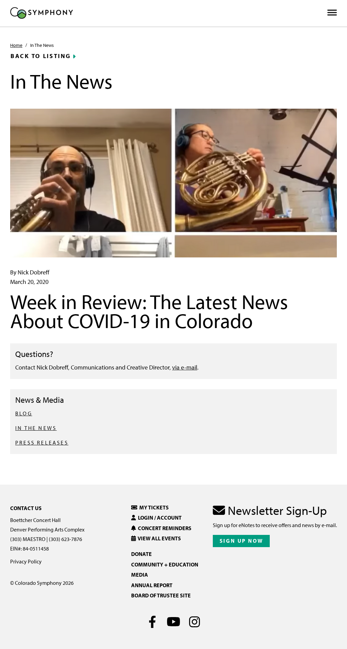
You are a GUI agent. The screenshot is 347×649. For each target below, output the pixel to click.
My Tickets (153, 507)
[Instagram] (194, 622)
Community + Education (164, 564)
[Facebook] (152, 622)
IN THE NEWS (36, 428)
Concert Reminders (163, 528)
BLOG (23, 413)
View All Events (158, 538)
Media (139, 574)
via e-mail (184, 367)
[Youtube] (173, 622)
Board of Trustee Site (161, 595)
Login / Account (159, 517)
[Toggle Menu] (332, 13)
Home (16, 45)
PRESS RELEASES (41, 442)
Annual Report (151, 585)
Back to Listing (41, 56)
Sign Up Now (241, 540)
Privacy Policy (26, 561)
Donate (141, 554)
